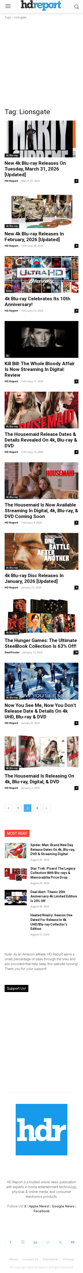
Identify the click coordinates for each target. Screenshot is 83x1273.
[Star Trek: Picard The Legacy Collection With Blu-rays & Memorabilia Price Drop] (16, 874)
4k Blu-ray (12, 155)
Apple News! (39, 1206)
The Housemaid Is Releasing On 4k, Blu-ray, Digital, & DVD (39, 778)
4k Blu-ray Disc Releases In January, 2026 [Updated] (34, 578)
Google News (63, 1206)
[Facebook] (10, 1242)
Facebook (42, 1211)
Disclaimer (51, 1259)
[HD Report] (41, 5)
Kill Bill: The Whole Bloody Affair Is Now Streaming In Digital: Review (40, 369)
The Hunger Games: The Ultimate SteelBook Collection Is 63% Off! (41, 643)
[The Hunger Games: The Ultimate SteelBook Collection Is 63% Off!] (41, 616)
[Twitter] (60, 1242)
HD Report (11, 180)
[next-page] (46, 808)
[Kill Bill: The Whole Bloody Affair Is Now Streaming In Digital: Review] (41, 339)
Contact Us (30, 1259)
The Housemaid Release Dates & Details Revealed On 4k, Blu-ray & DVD (41, 439)
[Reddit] (47, 1242)
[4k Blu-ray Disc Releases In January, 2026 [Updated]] (41, 551)
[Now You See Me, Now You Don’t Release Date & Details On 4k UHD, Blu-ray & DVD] (41, 681)
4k (7, 355)
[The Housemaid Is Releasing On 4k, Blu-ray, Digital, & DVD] (41, 751)
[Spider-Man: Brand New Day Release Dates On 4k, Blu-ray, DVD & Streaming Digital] (16, 850)
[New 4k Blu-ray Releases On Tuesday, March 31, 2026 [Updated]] (41, 139)
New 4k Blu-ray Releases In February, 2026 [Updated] (34, 236)
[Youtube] (72, 1242)
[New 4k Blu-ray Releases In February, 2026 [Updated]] (41, 209)
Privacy (68, 1259)
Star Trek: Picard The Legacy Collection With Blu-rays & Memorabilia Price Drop (52, 873)
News (9, 290)
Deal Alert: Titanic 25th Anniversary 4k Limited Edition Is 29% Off (53, 896)
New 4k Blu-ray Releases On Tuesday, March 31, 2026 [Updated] (35, 168)
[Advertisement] (41, 63)
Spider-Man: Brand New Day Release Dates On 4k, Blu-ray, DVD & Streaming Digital (52, 849)
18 (76, 652)
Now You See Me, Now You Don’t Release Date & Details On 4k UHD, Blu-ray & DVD (40, 711)
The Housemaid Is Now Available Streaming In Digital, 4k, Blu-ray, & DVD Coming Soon (41, 510)
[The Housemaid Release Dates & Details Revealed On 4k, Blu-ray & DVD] (41, 410)
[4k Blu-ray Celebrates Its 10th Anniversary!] (41, 274)
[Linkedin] (35, 1242)
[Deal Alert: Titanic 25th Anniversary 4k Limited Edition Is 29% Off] (16, 897)
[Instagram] (22, 1242)
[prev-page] (8, 808)
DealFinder (12, 652)
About (13, 1259)
